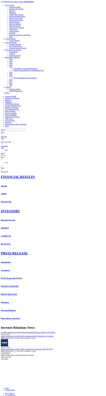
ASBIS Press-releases (16, 14)
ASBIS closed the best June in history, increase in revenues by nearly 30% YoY (27, 349)
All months (4, 146)
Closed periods (14, 31)
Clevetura (5, 302)
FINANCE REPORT (10, 286)
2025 (10, 61)
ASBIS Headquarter (15, 91)
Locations (25, 2)
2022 (10, 67)
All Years (4, 137)
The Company (9, 5)
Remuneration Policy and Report (20, 35)
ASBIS (4, 194)
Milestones (12, 13)
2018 (10, 80)
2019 (10, 76)
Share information (15, 26)
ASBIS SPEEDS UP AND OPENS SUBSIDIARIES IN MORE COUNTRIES (27, 336)
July (6, 150)
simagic (4, 186)
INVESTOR (6, 202)
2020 (10, 74)
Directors (12, 11)
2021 (10, 72)
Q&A (11, 37)
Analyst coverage (14, 55)
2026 (10, 59)
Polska (7, 93)
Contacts (8, 87)
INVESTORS (10, 211)
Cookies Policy (10, 390)
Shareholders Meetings (12, 57)
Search (3, 130)
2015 (10, 85)
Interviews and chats (15, 18)
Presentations (13, 52)
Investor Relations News (17, 16)
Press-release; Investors (10, 318)
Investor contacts (14, 89)
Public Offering (14, 22)
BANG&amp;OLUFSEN (11, 278)
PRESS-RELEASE (14, 253)
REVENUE (6, 244)
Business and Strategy (16, 9)
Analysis (12, 54)
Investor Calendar (15, 24)
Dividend (12, 33)
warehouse (5, 270)
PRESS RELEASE (9, 294)
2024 (10, 63)
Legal (7, 388)
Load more (5, 353)
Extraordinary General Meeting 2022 (25, 68)
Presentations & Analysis (13, 50)
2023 (10, 65)
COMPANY (6, 236)
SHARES (5, 228)
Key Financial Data (15, 46)
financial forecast (8, 220)
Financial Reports (10, 42)
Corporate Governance (16, 27)
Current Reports (10, 39)
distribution (6, 262)
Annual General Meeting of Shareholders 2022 (28, 70)
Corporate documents (16, 20)
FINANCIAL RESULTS (18, 177)
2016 (10, 83)
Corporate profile (14, 7)
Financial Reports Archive (17, 48)
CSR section (13, 29)
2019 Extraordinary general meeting (25, 78)
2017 (10, 82)
